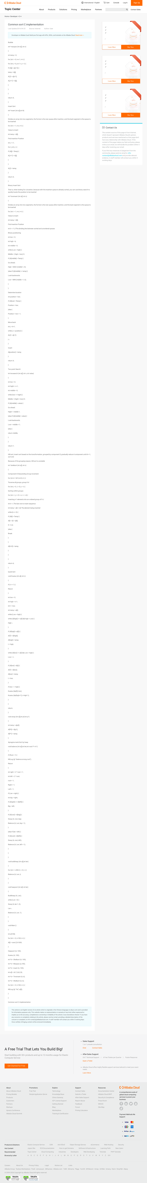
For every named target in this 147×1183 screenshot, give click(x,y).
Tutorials (103, 1152)
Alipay (126, 1169)
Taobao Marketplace (23, 1169)
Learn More (112, 47)
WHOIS (100, 1104)
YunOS (82, 1169)
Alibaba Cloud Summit (14, 1113)
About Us (19, 1165)
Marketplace (86, 9)
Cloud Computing (47, 1152)
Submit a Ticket (80, 1094)
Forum (77, 1107)
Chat (84, 1048)
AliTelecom (89, 1169)
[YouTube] (136, 1104)
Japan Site (31, 1148)
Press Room (102, 1101)
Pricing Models (11, 1094)
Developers (75, 1152)
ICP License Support (59, 1101)
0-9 (109, 1155)
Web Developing (89, 1152)
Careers (7, 1165)
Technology (56, 1091)
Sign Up (137, 3)
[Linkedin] (126, 1104)
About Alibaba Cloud (13, 1091)
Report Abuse (80, 1101)
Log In (125, 3)
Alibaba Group (10, 1169)
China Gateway (57, 1097)
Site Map (101, 1107)
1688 (65, 1169)
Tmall (33, 1169)
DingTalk (120, 1169)
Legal (47, 1165)
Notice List (58, 1165)
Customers (10, 1101)
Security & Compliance (106, 1097)
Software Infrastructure (87, 1148)
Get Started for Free (16, 1066)
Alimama (71, 1169)
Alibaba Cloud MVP (105, 1094)
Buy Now (130, 47)
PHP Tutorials (116, 1152)
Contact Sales (136, 9)
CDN (51, 1145)
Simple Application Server (38, 1094)
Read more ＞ (79, 35)
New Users (119, 1148)
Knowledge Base (58, 1094)
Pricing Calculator (81, 1110)
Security (121, 1145)
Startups (9, 1107)
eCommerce (95, 1145)
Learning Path (105, 1148)
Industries (62, 1152)
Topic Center (32, 1152)
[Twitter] (131, 1104)
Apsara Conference (13, 1110)
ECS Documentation (47, 1148)
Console (116, 3)
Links (70, 1165)
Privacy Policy (34, 1165)
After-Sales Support (82, 1097)
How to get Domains (66, 1148)
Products (51, 9)
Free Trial (32, 1091)
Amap (96, 1169)
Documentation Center (106, 1091)
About (41, 9)
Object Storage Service (78, 1145)
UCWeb (102, 1169)
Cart (107, 3)
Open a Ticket (87, 1061)
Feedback (78, 1104)
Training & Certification (60, 1113)
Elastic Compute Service (36, 1145)
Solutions (63, 9)
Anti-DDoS (61, 1145)
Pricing (74, 9)
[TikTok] (121, 1108)
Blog (53, 1107)
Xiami (114, 1169)
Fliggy (77, 1169)
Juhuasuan (40, 1169)
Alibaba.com (57, 1169)
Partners (98, 9)
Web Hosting (108, 1145)
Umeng (108, 1169)
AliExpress (48, 1169)
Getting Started (57, 1104)
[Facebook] (121, 1104)
